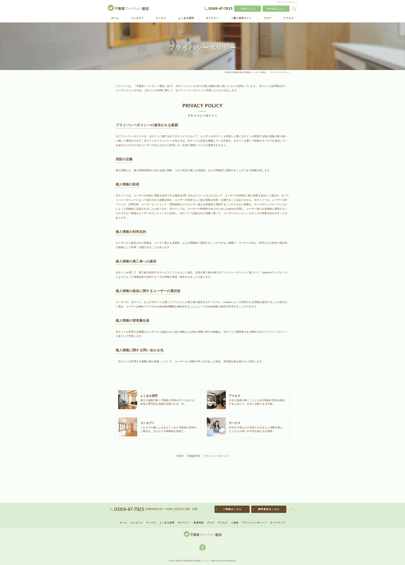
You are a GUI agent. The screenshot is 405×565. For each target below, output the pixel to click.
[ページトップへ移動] (292, 509)
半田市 (180, 456)
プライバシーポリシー (216, 456)
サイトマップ (277, 522)
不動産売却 (193, 456)
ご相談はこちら (247, 8)
